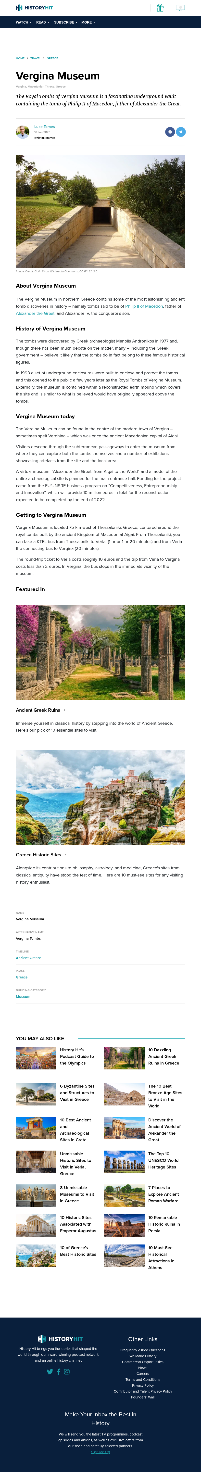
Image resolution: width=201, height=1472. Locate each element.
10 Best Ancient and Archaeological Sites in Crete (75, 1130)
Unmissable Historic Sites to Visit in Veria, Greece (75, 1164)
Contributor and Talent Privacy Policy (143, 1391)
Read (41, 22)
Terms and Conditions (143, 1379)
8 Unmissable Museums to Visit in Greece (77, 1194)
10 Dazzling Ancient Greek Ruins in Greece (163, 1056)
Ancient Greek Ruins (38, 710)
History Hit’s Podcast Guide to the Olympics (77, 1056)
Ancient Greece (28, 958)
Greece (21, 977)
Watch (22, 22)
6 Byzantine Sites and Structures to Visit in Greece (77, 1093)
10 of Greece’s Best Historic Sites (78, 1250)
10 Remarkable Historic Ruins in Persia (164, 1224)
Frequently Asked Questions (142, 1350)
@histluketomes (44, 138)
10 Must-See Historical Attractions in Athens (161, 1257)
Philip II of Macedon (144, 306)
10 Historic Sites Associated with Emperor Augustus (78, 1224)
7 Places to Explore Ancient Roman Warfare (163, 1194)
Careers (143, 1373)
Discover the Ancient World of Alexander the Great (164, 1130)
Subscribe (64, 22)
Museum (23, 996)
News (142, 1367)
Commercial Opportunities (142, 1362)
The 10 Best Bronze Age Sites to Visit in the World (165, 1096)
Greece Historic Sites (38, 854)
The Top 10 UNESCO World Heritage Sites (163, 1160)
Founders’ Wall (142, 1397)
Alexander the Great (35, 313)
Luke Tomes (44, 126)
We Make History (142, 1356)
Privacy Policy (143, 1385)
